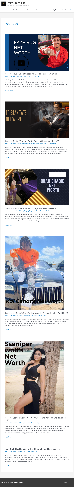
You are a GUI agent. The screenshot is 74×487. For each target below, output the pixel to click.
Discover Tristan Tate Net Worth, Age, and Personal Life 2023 (32, 141)
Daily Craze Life (16, 2)
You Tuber (27, 76)
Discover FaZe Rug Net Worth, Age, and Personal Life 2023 (31, 74)
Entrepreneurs (21, 143)
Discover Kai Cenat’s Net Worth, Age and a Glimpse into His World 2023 (36, 313)
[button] (70, 10)
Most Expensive (29, 10)
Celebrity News (54, 10)
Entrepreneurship (41, 10)
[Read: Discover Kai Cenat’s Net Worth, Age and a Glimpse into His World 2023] (34, 273)
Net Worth (16, 10)
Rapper (26, 211)
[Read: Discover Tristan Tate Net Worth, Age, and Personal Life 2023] (37, 119)
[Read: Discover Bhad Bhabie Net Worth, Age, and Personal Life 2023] (37, 187)
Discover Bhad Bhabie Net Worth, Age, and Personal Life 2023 (32, 208)
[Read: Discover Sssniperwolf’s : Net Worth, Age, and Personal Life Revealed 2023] (34, 377)
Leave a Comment (10, 76)
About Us (64, 10)
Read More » (9, 91)
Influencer (29, 143)
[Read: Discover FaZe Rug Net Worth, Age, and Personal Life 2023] (37, 52)
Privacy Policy (68, 482)
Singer (31, 211)
